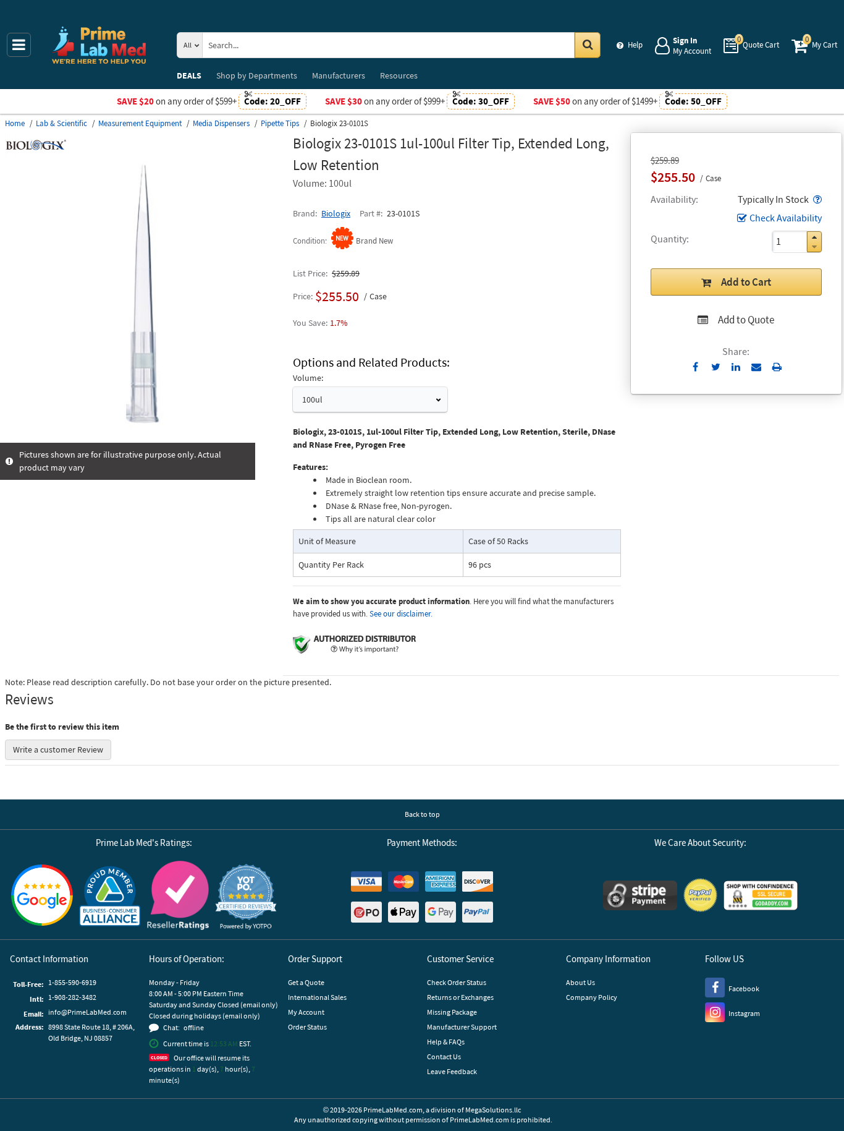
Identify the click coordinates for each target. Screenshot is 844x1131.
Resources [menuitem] (399, 75)
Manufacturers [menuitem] (338, 75)
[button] (816, 199)
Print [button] (777, 367)
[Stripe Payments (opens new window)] (640, 897)
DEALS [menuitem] (189, 75)
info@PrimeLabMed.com (87, 1012)
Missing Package (452, 1012)
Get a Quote (306, 982)
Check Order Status (456, 982)
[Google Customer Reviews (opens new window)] (42, 896)
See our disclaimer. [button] (401, 613)
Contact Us (444, 1056)
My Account (306, 1012)
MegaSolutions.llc (493, 1109)
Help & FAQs (446, 1041)
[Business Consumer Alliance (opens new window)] (110, 896)
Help (635, 45)
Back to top (422, 814)
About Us (580, 982)
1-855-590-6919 (72, 982)
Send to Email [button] (756, 367)
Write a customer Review (58, 749)
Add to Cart (746, 282)
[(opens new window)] (144, 436)
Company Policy (591, 997)
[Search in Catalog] (588, 45)
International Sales (317, 997)
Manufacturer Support (462, 1026)
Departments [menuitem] (256, 75)
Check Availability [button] (785, 217)
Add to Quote (746, 319)
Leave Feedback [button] (452, 1071)
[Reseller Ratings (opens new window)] (178, 897)
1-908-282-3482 (72, 997)
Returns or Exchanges (460, 997)
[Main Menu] (19, 45)
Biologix (335, 213)
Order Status (307, 1026)
